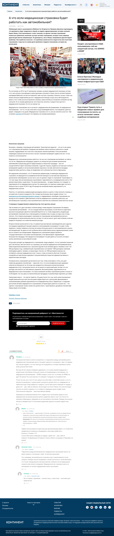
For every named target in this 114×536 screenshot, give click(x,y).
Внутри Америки (16, 303)
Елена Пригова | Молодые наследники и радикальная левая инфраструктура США (90, 79)
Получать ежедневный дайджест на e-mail (105, 5)
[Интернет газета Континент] (15, 523)
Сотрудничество (7, 508)
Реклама (5, 505)
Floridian (31, 411)
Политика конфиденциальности (92, 532)
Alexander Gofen (26, 447)
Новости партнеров (33, 502)
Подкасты (57, 5)
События (26, 5)
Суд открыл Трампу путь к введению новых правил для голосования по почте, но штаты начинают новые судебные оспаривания (90, 112)
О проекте (5, 502)
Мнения (47, 5)
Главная (9, 11)
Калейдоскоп (70, 5)
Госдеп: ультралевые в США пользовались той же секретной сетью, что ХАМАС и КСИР (90, 47)
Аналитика (37, 5)
